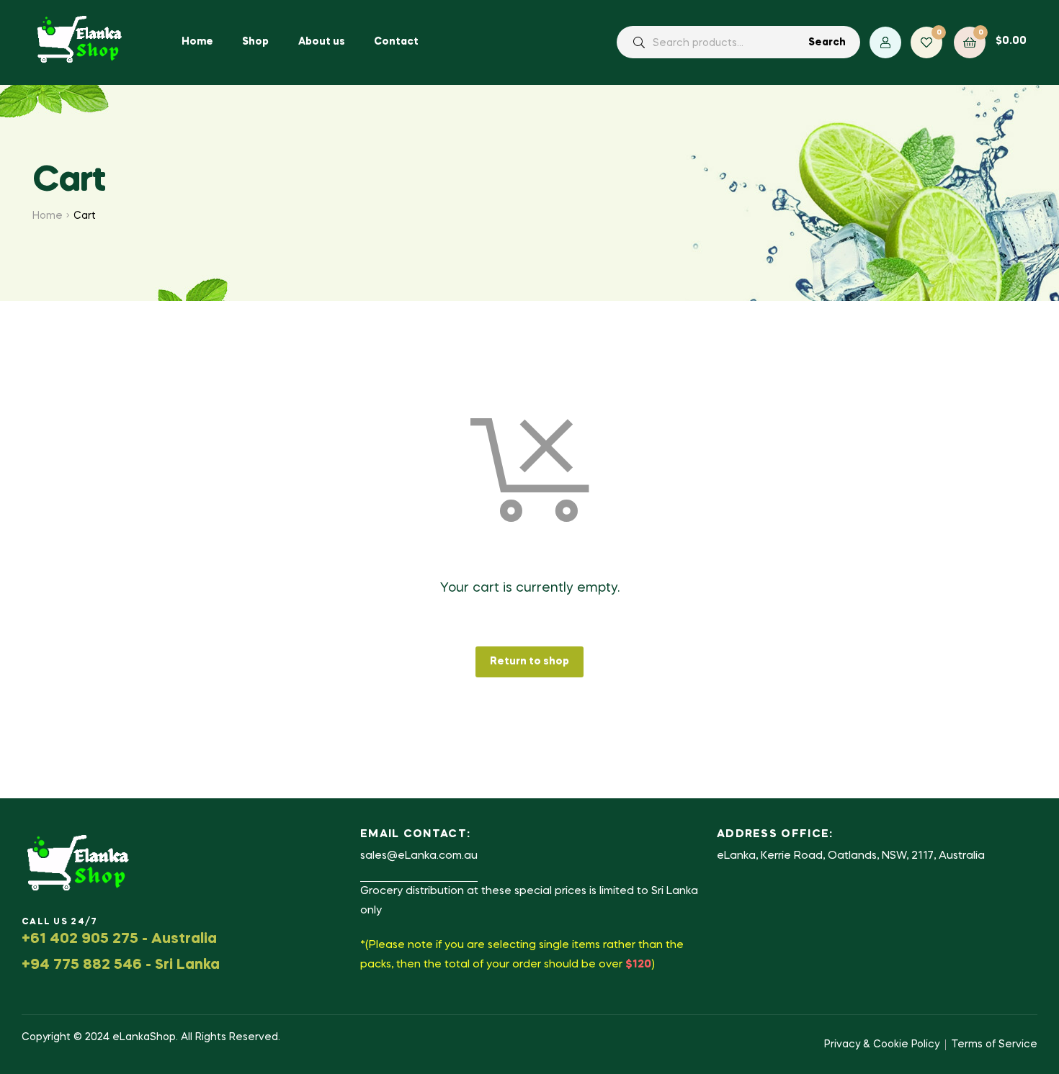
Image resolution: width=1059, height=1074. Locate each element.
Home (47, 216)
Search (827, 42)
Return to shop (529, 661)
